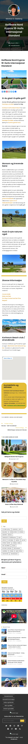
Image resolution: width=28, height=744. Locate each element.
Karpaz (17, 540)
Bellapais (4, 532)
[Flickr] (8, 728)
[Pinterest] (22, 725)
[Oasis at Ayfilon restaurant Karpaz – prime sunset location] (4, 647)
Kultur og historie (8, 702)
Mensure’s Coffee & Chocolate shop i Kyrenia (14, 480)
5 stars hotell (6, 529)
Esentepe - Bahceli (8, 417)
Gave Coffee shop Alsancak (14, 504)
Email (3, 574)
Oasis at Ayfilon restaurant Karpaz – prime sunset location (17, 646)
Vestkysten (5, 553)
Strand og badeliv (8, 708)
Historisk (10, 540)
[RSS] (19, 728)
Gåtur (4, 540)
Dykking (21, 532)
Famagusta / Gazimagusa (9, 537)
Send (4, 581)
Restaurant (19, 417)
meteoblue (4, 605)
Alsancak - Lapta (17, 529)
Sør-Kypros (19, 551)
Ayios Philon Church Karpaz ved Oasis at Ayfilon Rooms (16, 630)
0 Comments (18, 633)
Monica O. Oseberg (14, 19)
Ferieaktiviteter (15, 45)
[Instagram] (14, 725)
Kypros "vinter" (6, 543)
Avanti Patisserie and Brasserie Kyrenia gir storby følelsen (16, 661)
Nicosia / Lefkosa (7, 548)
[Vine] (11, 728)
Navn (3, 568)
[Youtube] (16, 728)
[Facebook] (10, 725)
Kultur (23, 540)
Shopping (4, 551)
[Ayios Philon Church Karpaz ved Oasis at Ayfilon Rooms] (4, 631)
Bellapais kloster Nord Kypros (14, 457)
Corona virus (13, 532)
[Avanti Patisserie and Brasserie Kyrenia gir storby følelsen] (4, 662)
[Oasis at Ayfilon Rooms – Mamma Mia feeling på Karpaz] (4, 639)
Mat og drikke (6, 545)
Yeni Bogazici (14, 553)
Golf (15, 417)
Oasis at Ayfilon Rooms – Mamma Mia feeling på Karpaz (17, 638)
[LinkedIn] (18, 725)
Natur (13, 545)
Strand (11, 551)
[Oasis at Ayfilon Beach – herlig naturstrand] (4, 654)
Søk (4, 521)
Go (22, 720)
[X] (6, 725)
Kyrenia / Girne (17, 543)
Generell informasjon (9, 699)
